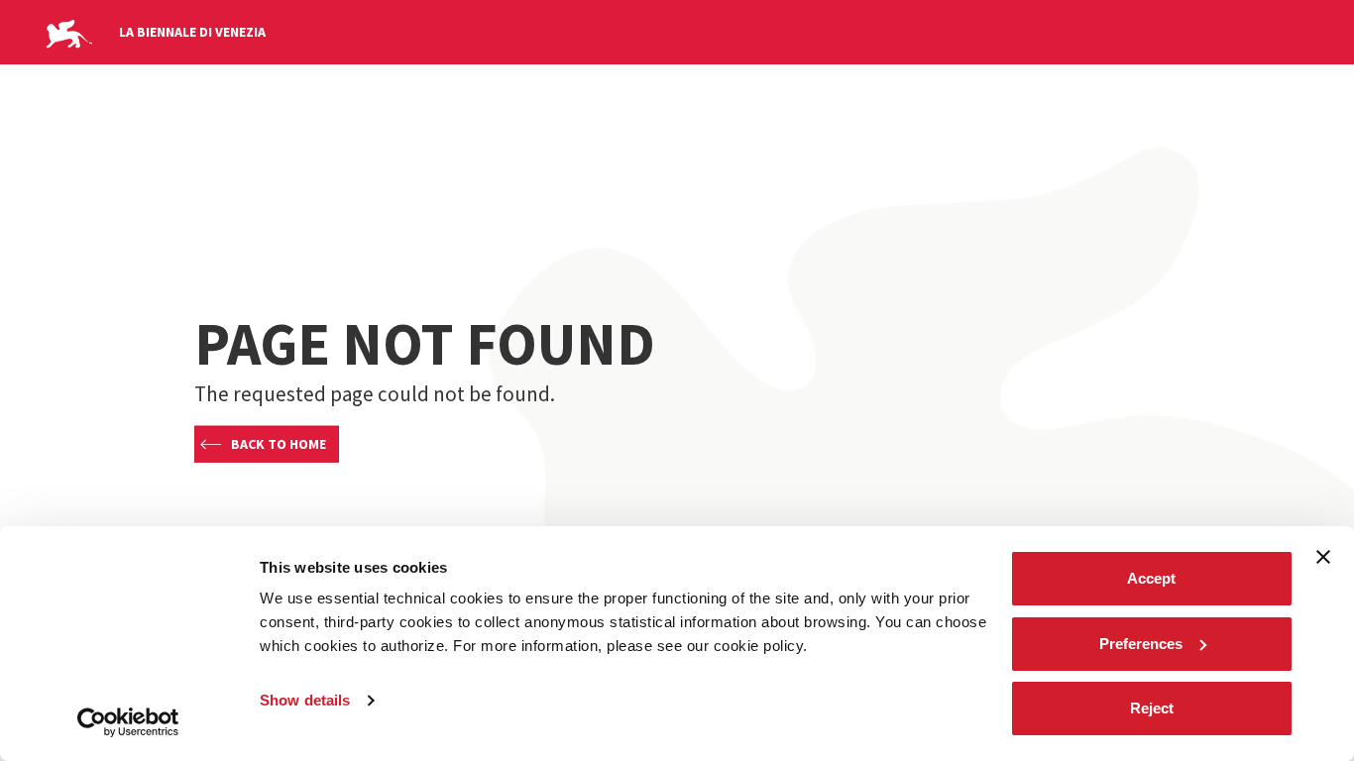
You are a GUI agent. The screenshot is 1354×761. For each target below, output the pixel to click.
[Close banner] (1323, 557)
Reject (1152, 708)
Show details (305, 700)
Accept (1151, 578)
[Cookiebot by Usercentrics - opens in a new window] (128, 722)
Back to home (278, 444)
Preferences (1141, 643)
